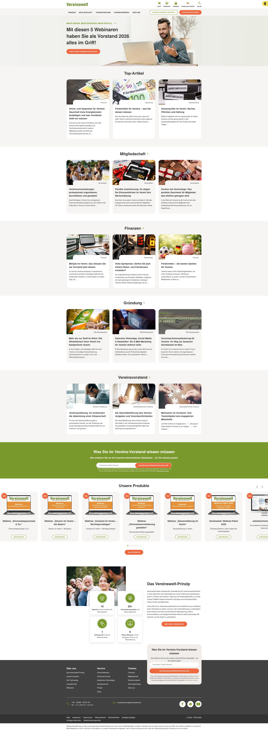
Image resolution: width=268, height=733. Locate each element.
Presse (99, 688)
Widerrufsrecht (100, 717)
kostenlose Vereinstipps (106, 680)
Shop (99, 691)
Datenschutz (87, 717)
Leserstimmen (71, 684)
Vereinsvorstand (103, 12)
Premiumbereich (103, 672)
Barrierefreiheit (113, 717)
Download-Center (103, 676)
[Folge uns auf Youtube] (198, 704)
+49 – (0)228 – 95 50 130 (81, 702)
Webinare (70, 688)
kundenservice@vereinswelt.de (129, 702)
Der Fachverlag (72, 680)
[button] (265, 3)
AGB (68, 717)
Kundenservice (102, 684)
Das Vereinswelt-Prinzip (75, 672)
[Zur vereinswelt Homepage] (77, 4)
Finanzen (72, 12)
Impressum (76, 717)
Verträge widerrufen (73, 720)
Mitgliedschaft (85, 12)
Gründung (133, 302)
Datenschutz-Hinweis (163, 471)
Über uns (136, 12)
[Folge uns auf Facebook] (182, 704)
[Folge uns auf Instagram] (190, 704)
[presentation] (257, 487)
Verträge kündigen (128, 717)
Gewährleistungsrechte (92, 720)
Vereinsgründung (121, 12)
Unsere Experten (72, 676)
